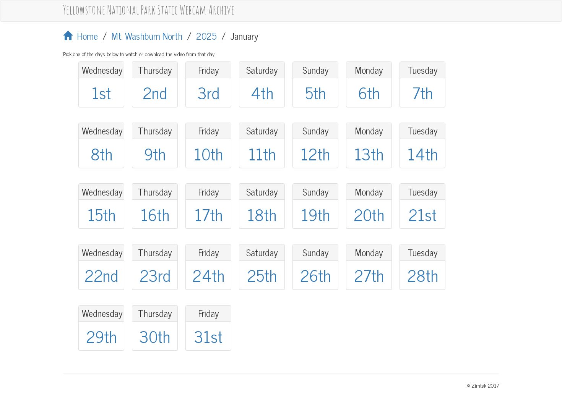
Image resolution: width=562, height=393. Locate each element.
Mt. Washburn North (147, 35)
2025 (206, 35)
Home (85, 35)
